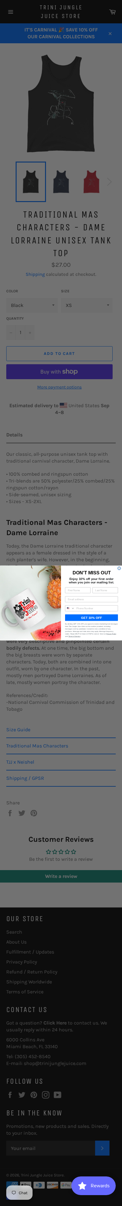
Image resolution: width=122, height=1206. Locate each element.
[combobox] (70, 608)
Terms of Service (74, 637)
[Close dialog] (119, 568)
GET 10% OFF (91, 617)
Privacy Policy (111, 634)
